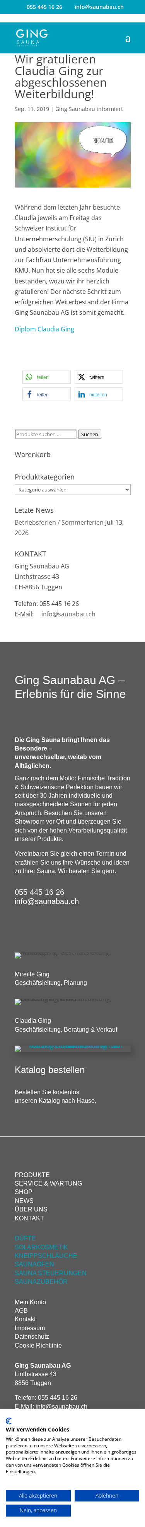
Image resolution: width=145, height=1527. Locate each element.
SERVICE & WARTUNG (48, 1183)
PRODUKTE (32, 1175)
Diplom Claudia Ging (44, 329)
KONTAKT (29, 1218)
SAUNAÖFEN (34, 1264)
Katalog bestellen (50, 1070)
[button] (46, 377)
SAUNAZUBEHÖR (41, 1281)
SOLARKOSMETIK (41, 1247)
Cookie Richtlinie (38, 1345)
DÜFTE (25, 1238)
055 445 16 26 (44, 6)
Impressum (30, 1328)
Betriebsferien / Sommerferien (59, 522)
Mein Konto (30, 1302)
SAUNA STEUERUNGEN (51, 1273)
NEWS (24, 1201)
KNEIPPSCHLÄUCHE (46, 1255)
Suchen (89, 434)
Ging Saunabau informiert (89, 109)
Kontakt (25, 1319)
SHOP (23, 1192)
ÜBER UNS (31, 1209)
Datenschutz (32, 1336)
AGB (21, 1310)
